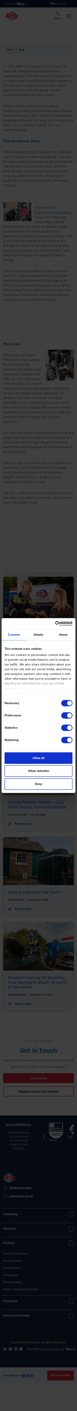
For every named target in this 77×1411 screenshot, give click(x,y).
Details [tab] (38, 634)
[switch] (66, 715)
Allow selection (38, 771)
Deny (38, 784)
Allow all (38, 758)
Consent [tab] (14, 634)
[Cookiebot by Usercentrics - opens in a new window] (55, 623)
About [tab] (63, 634)
